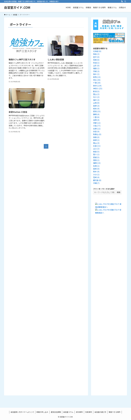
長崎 (96, 168)
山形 (96, 65)
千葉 (96, 82)
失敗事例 (88, 412)
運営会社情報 (56, 412)
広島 (96, 146)
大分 (96, 174)
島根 (96, 140)
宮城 (96, 60)
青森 (96, 54)
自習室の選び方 (100, 412)
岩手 (96, 57)
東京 (97, 85)
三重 (96, 117)
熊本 (96, 171)
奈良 (96, 131)
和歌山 (97, 134)
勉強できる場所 (114, 412)
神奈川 (97, 88)
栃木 (96, 74)
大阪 (96, 125)
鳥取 (96, 137)
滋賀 (96, 120)
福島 (96, 68)
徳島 (96, 151)
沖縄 (96, 183)
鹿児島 (97, 180)
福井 (96, 100)
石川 (96, 97)
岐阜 (96, 108)
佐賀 (96, 166)
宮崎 (96, 177)
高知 (96, 160)
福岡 (96, 163)
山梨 (96, 103)
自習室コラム (68, 412)
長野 (96, 105)
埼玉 (96, 80)
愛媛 (96, 157)
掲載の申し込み (42, 412)
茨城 (96, 71)
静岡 (96, 114)
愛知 (96, 111)
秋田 (96, 62)
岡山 (96, 143)
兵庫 (96, 128)
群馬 (96, 77)
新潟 (96, 91)
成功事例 (79, 412)
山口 (96, 148)
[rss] (122, 1)
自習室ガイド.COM (17, 7)
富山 (96, 94)
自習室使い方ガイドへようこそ (22, 412)
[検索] (125, 1)
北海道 (97, 51)
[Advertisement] (109, 264)
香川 (96, 154)
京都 (96, 123)
